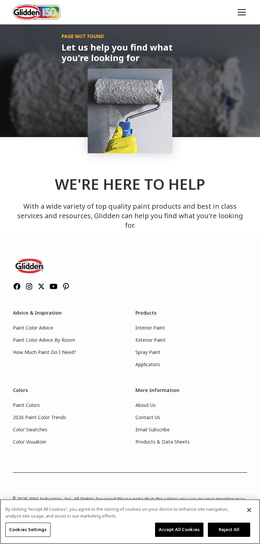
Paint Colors (26, 405)
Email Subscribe (152, 429)
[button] (240, 12)
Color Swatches (30, 429)
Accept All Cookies (179, 529)
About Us (145, 405)
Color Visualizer (29, 441)
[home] (36, 12)
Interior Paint (150, 327)
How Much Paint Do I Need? (44, 352)
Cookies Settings (28, 529)
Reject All (229, 529)
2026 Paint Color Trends (39, 417)
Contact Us (147, 417)
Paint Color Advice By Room (44, 340)
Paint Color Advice (33, 327)
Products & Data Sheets (162, 441)
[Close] (249, 510)
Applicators (147, 364)
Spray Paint (147, 352)
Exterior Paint (150, 340)
